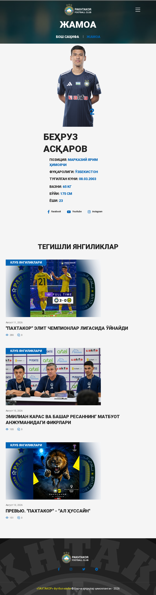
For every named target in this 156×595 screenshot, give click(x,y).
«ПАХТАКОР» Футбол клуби (54, 588)
